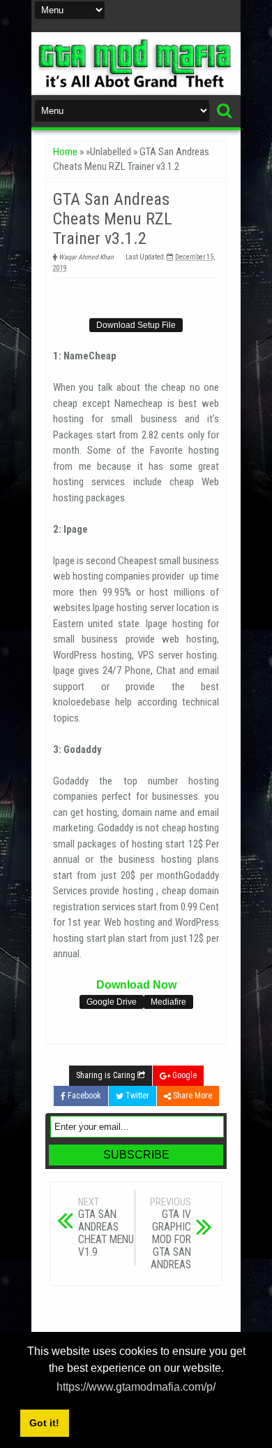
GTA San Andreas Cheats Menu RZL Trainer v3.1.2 (112, 218)
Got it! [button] (44, 1422)
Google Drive (111, 1002)
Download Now (136, 985)
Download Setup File (136, 325)
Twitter (136, 1096)
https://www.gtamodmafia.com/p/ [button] (136, 1387)
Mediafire (168, 1002)
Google (183, 1075)
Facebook (83, 1096)
